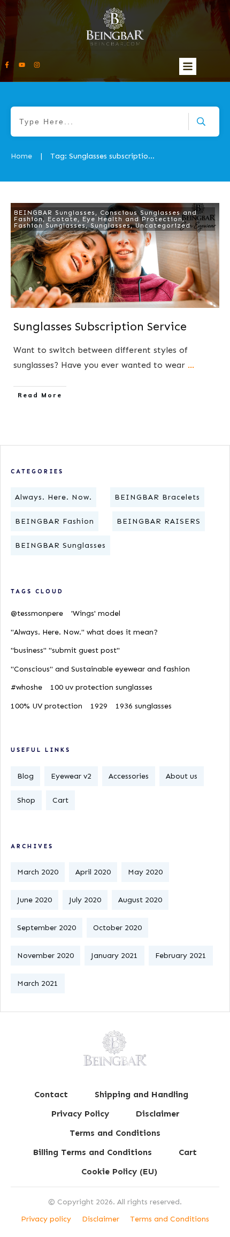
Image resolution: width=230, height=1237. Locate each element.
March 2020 (37, 872)
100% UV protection (46, 706)
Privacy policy (46, 1219)
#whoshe (26, 687)
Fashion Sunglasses (50, 225)
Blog (25, 776)
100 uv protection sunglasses (101, 687)
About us (181, 776)
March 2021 (37, 983)
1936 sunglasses (144, 706)
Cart (60, 800)
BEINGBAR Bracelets (157, 497)
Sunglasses (110, 225)
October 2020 (117, 927)
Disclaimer (100, 1219)
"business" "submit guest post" (65, 650)
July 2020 (85, 899)
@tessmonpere (37, 613)
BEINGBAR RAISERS (159, 521)
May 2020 (145, 872)
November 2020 (45, 955)
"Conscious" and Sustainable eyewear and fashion (100, 669)
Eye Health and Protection (132, 219)
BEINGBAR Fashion (54, 521)
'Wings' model (95, 613)
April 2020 (93, 872)
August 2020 (140, 899)
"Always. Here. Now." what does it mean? (84, 632)
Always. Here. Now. (53, 497)
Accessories (129, 776)
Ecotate (63, 219)
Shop (26, 800)
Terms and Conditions (169, 1219)
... (191, 365)
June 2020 (34, 899)
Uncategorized (162, 225)
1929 (99, 706)
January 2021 (114, 955)
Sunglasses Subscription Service (100, 326)
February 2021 (180, 955)
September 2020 (46, 927)
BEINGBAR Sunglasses (54, 212)
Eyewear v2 (71, 776)
